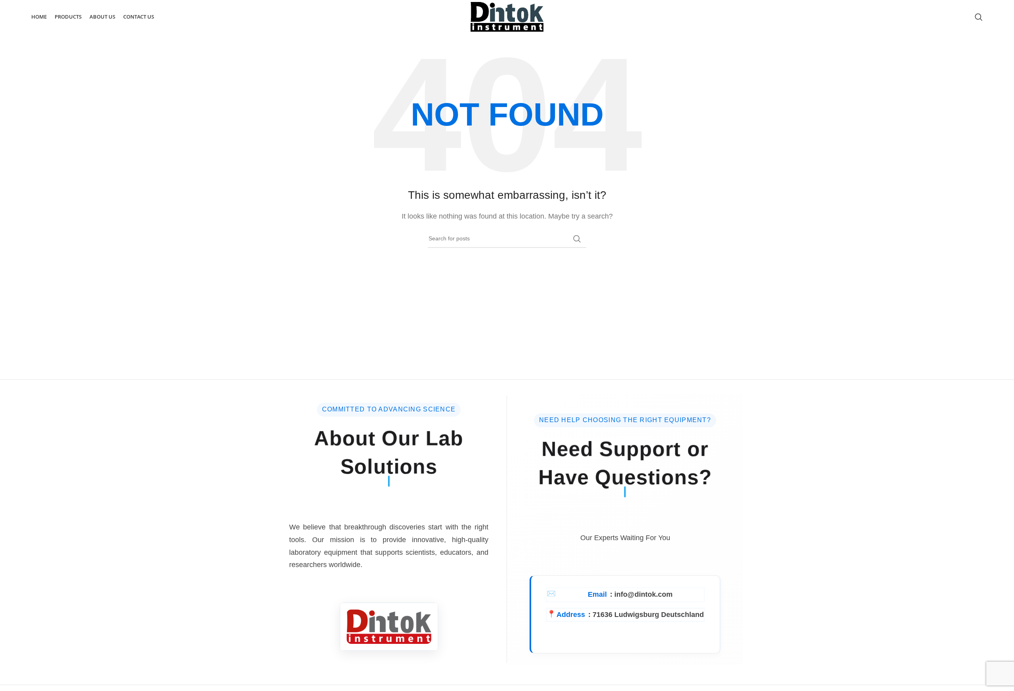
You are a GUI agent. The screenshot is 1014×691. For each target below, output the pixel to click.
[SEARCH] (577, 239)
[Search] (979, 17)
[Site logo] (507, 16)
